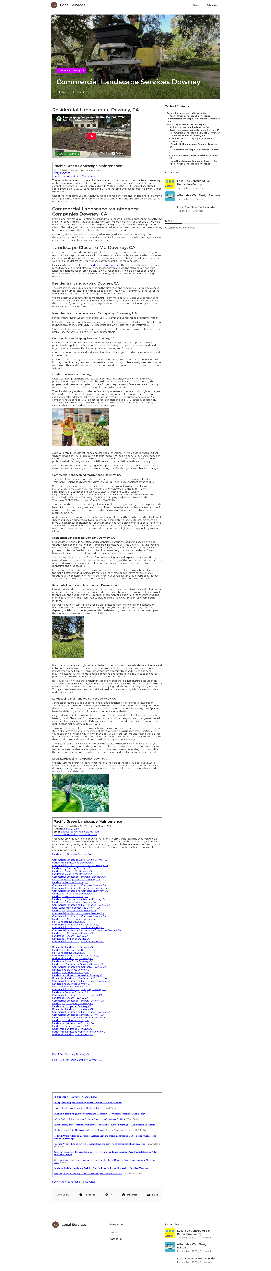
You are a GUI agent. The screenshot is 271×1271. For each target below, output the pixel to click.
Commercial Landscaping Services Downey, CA (78, 927)
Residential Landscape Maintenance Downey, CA (79, 978)
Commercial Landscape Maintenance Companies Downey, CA (86, 930)
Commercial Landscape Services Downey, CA (77, 924)
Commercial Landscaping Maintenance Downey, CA (81, 905)
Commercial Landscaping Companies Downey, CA (80, 891)
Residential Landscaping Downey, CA (72, 862)
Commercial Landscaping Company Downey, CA (79, 885)
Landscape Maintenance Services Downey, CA (77, 964)
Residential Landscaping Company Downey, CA (194, 130)
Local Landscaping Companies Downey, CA (76, 879)
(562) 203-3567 (62, 173)
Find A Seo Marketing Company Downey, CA (77, 1060)
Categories (212, 5)
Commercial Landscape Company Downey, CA (78, 913)
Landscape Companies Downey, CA (71, 938)
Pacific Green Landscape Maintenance (75, 176)
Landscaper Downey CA (71, 70)
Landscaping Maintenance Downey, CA (74, 902)
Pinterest (132, 1195)
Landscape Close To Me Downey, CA (72, 871)
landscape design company (105, 265)
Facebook (90, 1195)
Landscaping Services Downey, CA (71, 868)
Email (155, 1195)
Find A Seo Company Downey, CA (70, 1054)
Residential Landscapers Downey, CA (72, 1009)
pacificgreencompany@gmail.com (80, 831)
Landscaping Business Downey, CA (71, 854)
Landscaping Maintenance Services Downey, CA (79, 899)
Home (196, 5)
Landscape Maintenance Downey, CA (73, 1023)
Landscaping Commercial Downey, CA (73, 950)
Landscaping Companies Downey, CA (72, 933)
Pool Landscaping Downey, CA (69, 922)
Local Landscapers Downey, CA (69, 986)
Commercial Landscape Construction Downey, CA (80, 860)
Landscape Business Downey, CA (70, 972)
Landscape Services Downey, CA (70, 882)
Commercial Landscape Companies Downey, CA (78, 876)
